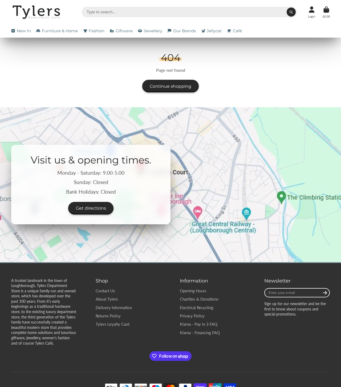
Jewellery (153, 30)
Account (311, 12)
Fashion (96, 30)
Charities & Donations (199, 299)
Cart (326, 12)
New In (24, 30)
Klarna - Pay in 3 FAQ (198, 324)
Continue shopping (170, 86)
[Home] (37, 12)
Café (237, 30)
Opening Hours (193, 290)
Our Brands (184, 30)
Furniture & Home (60, 30)
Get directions (91, 208)
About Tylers (107, 299)
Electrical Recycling (196, 307)
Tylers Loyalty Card (112, 324)
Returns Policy (108, 315)
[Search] (291, 12)
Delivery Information (114, 307)
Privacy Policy (192, 315)
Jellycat (214, 30)
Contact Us (105, 290)
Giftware (124, 30)
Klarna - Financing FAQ (200, 332)
